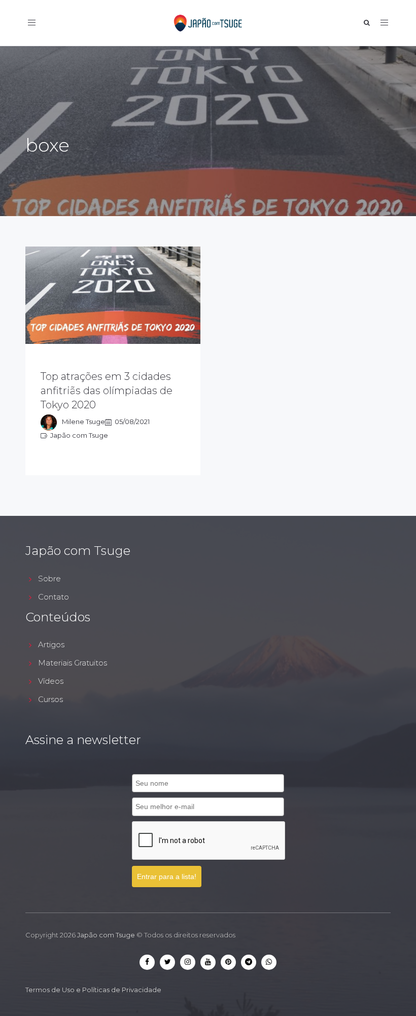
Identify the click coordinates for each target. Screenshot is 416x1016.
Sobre (49, 578)
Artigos (51, 644)
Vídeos (50, 681)
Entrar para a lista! (166, 876)
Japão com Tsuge (106, 935)
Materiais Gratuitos (72, 663)
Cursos (50, 699)
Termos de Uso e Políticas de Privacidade (93, 990)
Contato (53, 597)
